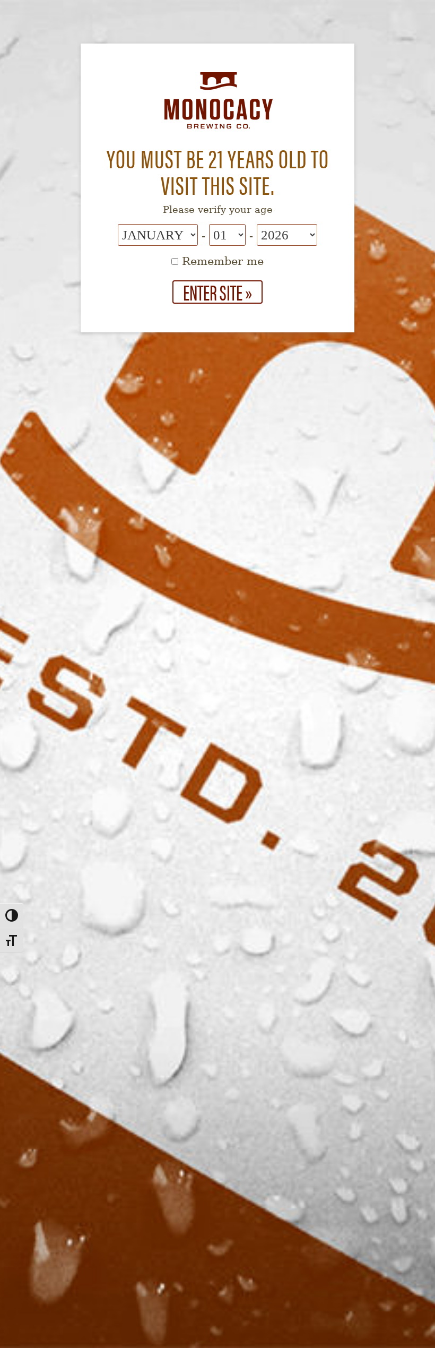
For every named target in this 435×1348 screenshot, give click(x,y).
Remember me (221, 261)
